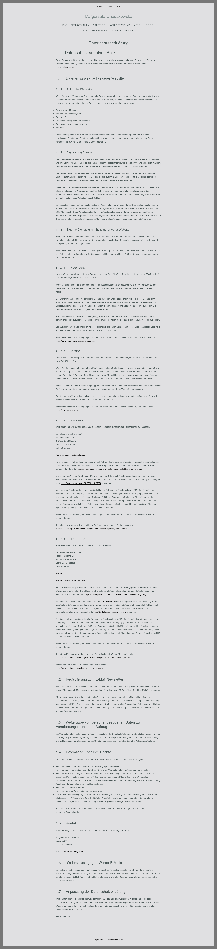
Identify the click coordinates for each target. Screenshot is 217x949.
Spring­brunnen (80, 25)
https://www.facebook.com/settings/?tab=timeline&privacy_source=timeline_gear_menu (94, 657)
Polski (118, 6)
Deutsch (100, 6)
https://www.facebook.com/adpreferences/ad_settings (79, 668)
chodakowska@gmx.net (73, 851)
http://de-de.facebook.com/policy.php (110, 611)
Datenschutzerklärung (115, 939)
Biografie (116, 30)
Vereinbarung (109, 601)
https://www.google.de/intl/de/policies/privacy (75, 340)
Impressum (69, 67)
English (109, 6)
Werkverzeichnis (120, 25)
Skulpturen (99, 25)
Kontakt (129, 30)
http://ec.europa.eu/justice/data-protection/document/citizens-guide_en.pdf (109, 468)
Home (64, 25)
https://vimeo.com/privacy (67, 410)
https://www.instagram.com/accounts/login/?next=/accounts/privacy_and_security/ (92, 528)
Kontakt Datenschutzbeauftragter (70, 454)
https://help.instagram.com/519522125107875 (81, 483)
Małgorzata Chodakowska (108, 16)
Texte (149, 25)
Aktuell (138, 25)
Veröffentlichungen (95, 30)
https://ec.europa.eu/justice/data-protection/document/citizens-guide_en (116, 594)
